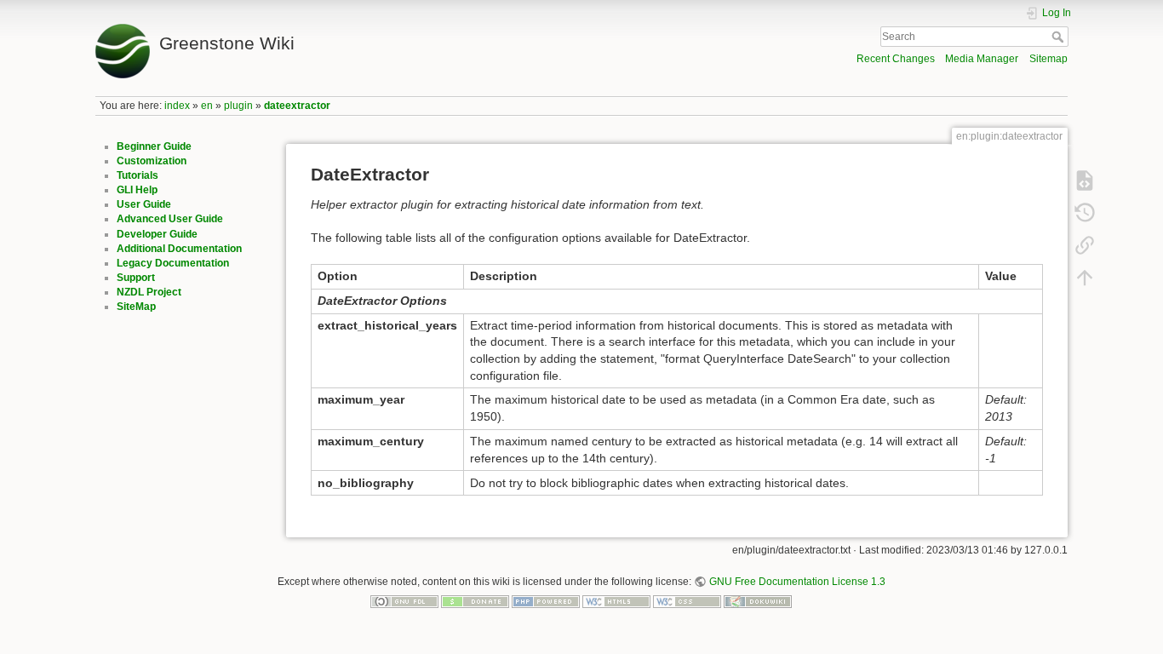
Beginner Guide (154, 146)
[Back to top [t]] (1084, 277)
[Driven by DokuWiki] (758, 601)
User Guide (144, 204)
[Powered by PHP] (546, 601)
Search (1059, 37)
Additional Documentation (179, 249)
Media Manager (981, 59)
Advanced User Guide (170, 219)
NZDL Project (149, 292)
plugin (238, 106)
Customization (151, 161)
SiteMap (136, 307)
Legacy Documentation (173, 263)
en (207, 106)
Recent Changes (895, 59)
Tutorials (137, 175)
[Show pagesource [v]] (1084, 180)
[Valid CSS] (687, 601)
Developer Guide (157, 234)
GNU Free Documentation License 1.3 (797, 582)
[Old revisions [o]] (1084, 213)
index (177, 106)
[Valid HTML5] (616, 601)
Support (136, 278)
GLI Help (137, 190)
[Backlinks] (1084, 245)
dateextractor (297, 106)
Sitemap (1048, 59)
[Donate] (475, 601)
